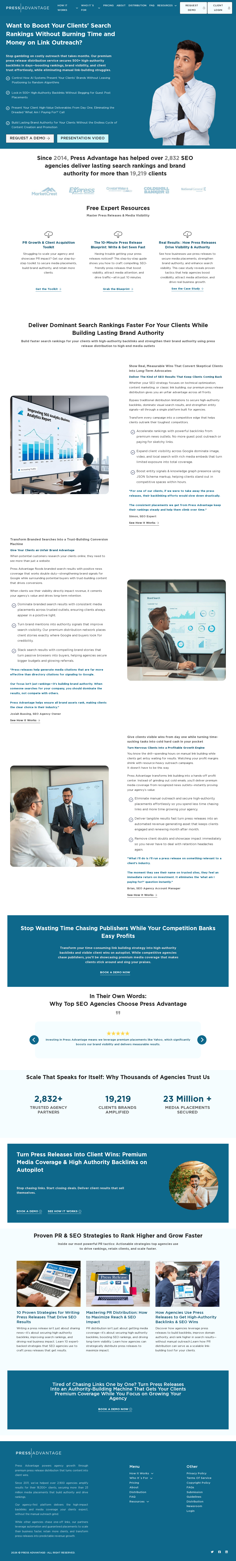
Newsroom (194, 1506)
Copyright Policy (198, 1483)
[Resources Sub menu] (175, 5)
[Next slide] (201, 1039)
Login (191, 1511)
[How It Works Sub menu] (77, 8)
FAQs (190, 1487)
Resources (165, 6)
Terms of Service (199, 1478)
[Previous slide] (34, 1039)
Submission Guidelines (195, 1494)
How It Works (62, 8)
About (121, 6)
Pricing (108, 6)
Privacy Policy (196, 1473)
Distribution (137, 6)
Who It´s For (87, 8)
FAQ (151, 6)
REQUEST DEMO (191, 8)
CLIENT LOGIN (218, 8)
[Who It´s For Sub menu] (99, 8)
